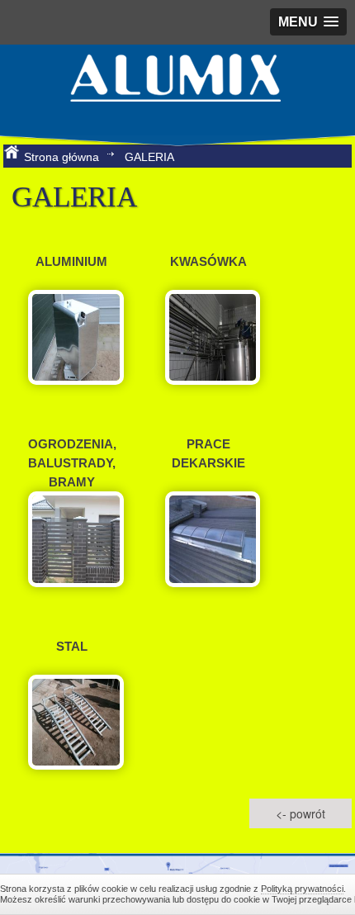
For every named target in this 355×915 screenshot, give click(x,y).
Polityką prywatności (302, 889)
